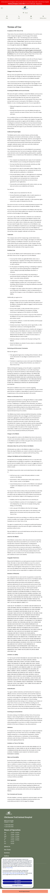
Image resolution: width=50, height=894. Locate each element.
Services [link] (7, 852)
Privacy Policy (9, 867)
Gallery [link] (6, 855)
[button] (2, 8)
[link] (25, 7)
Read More (39, 3)
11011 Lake (33, 3)
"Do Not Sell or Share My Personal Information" (14, 873)
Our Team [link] (7, 849)
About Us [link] (7, 846)
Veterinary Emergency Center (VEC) (16, 3)
